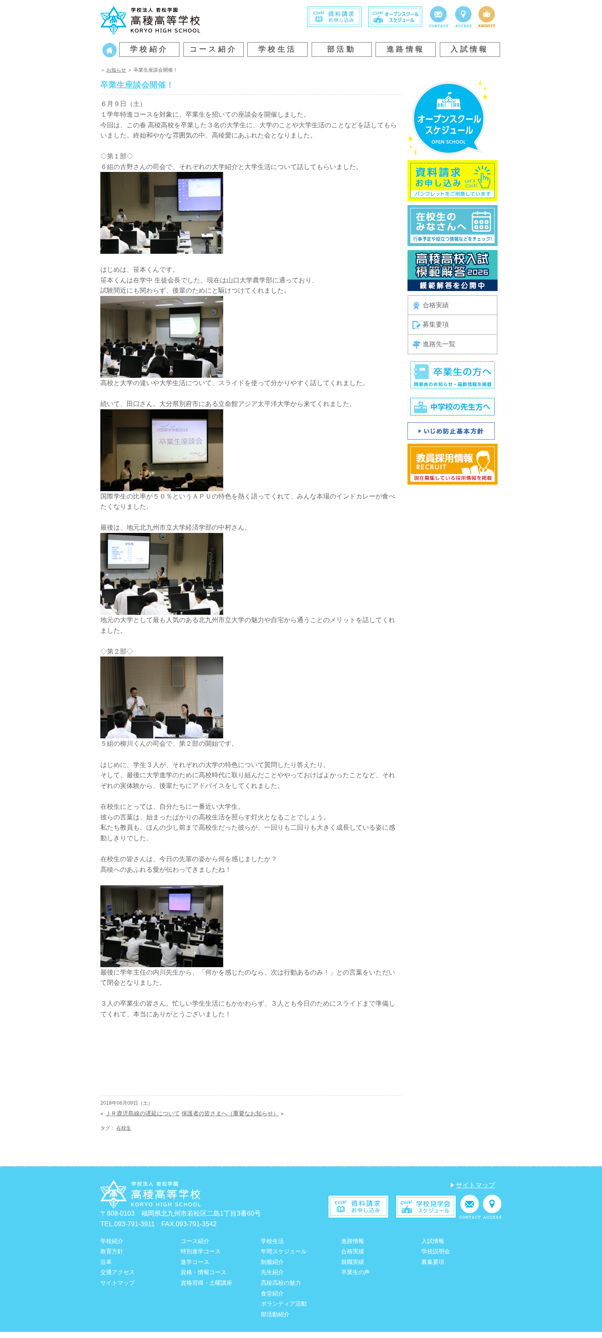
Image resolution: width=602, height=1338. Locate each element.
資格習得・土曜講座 (206, 1282)
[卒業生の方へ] (452, 374)
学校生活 (277, 49)
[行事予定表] (452, 224)
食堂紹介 (272, 1293)
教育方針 (111, 1251)
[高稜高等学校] (150, 19)
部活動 (341, 49)
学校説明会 (435, 1251)
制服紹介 (272, 1262)
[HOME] (109, 49)
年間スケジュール (284, 1251)
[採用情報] (486, 16)
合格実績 (436, 305)
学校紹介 (149, 49)
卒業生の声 (355, 1272)
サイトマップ (475, 1185)
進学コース (195, 1262)
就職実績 (352, 1262)
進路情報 (406, 49)
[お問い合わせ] (438, 16)
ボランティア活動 (284, 1303)
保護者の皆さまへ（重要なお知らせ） (230, 1113)
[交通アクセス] (463, 16)
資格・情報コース (203, 1272)
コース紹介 (214, 49)
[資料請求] (335, 16)
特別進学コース (201, 1251)
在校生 (123, 1128)
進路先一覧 (439, 344)
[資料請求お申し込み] (452, 179)
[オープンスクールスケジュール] (447, 117)
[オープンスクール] (395, 16)
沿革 (106, 1262)
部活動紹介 (275, 1314)
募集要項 (436, 324)
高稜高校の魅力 (281, 1282)
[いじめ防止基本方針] (451, 430)
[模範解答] (452, 269)
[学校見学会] (426, 1206)
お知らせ (116, 70)
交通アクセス (117, 1272)
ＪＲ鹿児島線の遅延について (142, 1113)
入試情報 (469, 49)
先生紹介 (272, 1272)
